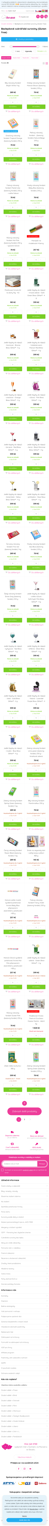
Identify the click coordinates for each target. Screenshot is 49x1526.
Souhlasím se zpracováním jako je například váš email (26, 1171)
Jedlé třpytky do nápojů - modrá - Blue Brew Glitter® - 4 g (13, 751)
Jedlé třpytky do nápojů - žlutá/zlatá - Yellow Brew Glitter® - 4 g (13, 497)
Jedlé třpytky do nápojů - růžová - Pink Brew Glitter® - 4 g (36, 397)
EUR (10, 11)
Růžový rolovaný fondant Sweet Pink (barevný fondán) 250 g (13, 1015)
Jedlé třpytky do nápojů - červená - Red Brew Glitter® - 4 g (13, 447)
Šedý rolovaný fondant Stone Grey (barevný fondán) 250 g (12, 596)
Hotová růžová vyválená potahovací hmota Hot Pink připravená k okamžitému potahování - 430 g (13, 963)
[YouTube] (30, 1468)
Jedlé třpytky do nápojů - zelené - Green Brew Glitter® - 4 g (36, 960)
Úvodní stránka (6, 24)
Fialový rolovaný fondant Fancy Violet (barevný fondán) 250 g (36, 902)
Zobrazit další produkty (24, 1111)
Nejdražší (26, 58)
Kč (6, 11)
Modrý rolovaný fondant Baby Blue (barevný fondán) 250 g (36, 188)
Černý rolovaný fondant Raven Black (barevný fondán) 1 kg (13, 853)
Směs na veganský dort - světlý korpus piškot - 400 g (36, 853)
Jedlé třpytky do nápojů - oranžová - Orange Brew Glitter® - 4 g (13, 397)
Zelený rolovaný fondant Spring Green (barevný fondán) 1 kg (13, 803)
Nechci (24, 1516)
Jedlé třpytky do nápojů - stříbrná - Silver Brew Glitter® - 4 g (36, 649)
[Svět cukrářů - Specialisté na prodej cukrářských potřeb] (8, 16)
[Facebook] (18, 1468)
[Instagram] (24, 1468)
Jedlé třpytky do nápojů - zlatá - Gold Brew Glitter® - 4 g (13, 698)
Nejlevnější (16, 58)
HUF (14, 11)
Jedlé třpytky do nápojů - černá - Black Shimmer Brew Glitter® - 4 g (36, 447)
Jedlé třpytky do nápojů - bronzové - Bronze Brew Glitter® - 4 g (13, 345)
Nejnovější (34, 58)
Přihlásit (42, 1164)
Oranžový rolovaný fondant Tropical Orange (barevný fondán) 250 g (13, 138)
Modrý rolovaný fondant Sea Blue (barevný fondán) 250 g (36, 546)
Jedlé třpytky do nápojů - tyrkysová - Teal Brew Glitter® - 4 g (13, 649)
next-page (30, 1119)
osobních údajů (28, 1170)
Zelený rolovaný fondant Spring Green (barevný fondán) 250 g (36, 1068)
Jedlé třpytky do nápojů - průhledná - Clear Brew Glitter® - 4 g (36, 497)
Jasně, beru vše (24, 1520)
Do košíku (13, 107)
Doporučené (6, 58)
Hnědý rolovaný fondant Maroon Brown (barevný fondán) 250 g (36, 85)
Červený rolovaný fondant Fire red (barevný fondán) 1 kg (13, 546)
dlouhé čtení (34, 1509)
